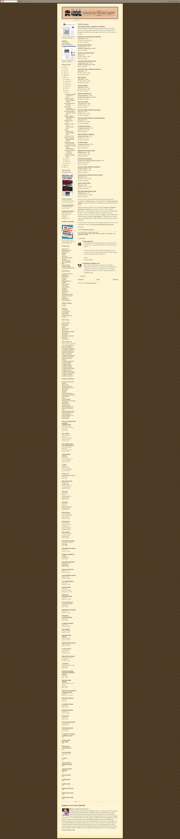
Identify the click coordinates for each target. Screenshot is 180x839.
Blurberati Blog (65, 389)
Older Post (115, 279)
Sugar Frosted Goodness (67, 257)
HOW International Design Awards (87, 191)
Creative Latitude (111, 201)
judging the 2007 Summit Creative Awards (103, 224)
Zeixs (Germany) (65, 418)
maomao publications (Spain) (68, 411)
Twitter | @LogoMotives (67, 44)
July (66, 88)
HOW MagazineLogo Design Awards (66, 747)
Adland (63, 327)
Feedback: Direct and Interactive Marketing (89, 36)
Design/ (63, 254)
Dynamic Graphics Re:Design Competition (89, 167)
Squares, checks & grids (84, 183)
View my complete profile (68, 830)
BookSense (64, 391)
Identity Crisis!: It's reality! (68, 121)
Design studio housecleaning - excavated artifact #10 (69, 108)
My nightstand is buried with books (69, 104)
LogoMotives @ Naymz (67, 367)
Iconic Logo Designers (67, 315)
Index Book (81, 38)
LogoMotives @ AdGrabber (68, 361)
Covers (63, 397)
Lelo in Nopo (65, 325)
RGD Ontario (65, 544)
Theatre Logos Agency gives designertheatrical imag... (69, 126)
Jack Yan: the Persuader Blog (68, 267)
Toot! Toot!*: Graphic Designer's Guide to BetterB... (69, 139)
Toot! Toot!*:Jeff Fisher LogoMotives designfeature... (69, 151)
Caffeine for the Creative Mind (68, 394)
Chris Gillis (87, 241)
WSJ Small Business (66, 300)
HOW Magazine (65, 276)
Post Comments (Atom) (90, 283)
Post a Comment (83, 276)
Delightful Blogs (65, 333)
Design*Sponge (65, 324)
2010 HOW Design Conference (68, 475)
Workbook (113, 207)
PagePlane (64, 278)
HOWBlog (64, 253)
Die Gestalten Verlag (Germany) (69, 400)
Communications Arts (83, 128)
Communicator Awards (67, 735)
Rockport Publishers (83, 95)
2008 (64, 75)
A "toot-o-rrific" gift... (69, 136)
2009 (64, 74)
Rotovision (81, 71)
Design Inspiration (66, 265)
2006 (64, 165)
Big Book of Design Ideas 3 (85, 45)
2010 (64, 72)
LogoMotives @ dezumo (67, 374)
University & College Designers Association (89, 160)
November (67, 81)
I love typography (66, 322)
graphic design (109, 233)
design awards (92, 233)
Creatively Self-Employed (67, 393)
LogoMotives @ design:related (68, 348)
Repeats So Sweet (65, 328)
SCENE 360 (64, 289)
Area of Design (65, 298)
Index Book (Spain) (66, 405)
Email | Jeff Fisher (66, 42)
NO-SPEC (86, 234)
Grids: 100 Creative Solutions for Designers (89, 69)
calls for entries (97, 216)
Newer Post (80, 279)
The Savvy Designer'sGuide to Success (66, 496)
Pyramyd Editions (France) (68, 412)
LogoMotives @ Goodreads (68, 371)
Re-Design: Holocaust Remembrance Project (69, 143)
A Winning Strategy (90, 201)
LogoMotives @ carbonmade (68, 372)
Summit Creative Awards (67, 294)
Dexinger (88, 209)
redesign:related (65, 312)
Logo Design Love (66, 311)
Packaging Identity (83, 85)
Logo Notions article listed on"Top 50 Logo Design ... (70, 95)
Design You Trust (65, 284)
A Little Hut (64, 337)
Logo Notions (65, 285)
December (67, 79)
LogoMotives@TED (66, 364)
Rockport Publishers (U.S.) (68, 415)
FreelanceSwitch (65, 291)
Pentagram (64, 259)
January (66, 163)
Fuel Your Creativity (66, 260)
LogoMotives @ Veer (66, 370)
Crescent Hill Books (66, 399)
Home (98, 279)
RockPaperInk (65, 275)
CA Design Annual (82, 142)
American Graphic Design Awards (87, 61)
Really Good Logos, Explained (86, 134)
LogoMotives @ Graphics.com (67, 354)
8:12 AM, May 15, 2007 (88, 259)
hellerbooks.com (65, 403)
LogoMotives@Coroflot (67, 365)
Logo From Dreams (66, 752)
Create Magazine (82, 103)
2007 (64, 77)
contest (103, 214)
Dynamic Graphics (83, 168)
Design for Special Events (84, 93)
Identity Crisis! (65, 248)
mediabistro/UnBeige (66, 266)
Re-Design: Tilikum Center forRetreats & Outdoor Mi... (69, 117)
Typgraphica (64, 334)
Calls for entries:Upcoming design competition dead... (69, 132)
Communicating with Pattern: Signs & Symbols (90, 175)
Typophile (64, 292)
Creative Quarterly (66, 286)
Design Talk (64, 256)
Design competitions (100, 233)
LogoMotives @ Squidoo (67, 375)
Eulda (79, 54)
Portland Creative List (66, 250)
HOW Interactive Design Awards (86, 150)
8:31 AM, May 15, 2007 (88, 272)
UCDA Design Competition (85, 158)
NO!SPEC (64, 282)
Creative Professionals (67, 617)
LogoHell (64, 316)
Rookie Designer (65, 251)
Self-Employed (65, 615)
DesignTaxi (81, 209)
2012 (64, 68)
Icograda (106, 207)
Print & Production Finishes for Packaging (89, 110)
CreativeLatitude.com (66, 281)
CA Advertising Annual (84, 126)
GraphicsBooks (65, 402)
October (66, 83)
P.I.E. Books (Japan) (66, 413)
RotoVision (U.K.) (66, 416)
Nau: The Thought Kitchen (68, 335)
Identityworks (65, 309)
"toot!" (97, 32)
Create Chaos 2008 (66, 587)
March (66, 160)
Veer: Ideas (64, 279)
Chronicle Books (65, 396)
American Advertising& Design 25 (67, 769)
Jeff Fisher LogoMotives (67, 273)
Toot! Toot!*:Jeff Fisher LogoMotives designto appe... (70, 112)
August (66, 86)
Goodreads (64, 390)
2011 (64, 70)
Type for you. (65, 330)
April (66, 158)
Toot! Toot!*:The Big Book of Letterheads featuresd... (69, 100)
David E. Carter (82, 46)
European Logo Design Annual (86, 53)
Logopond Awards (66, 779)
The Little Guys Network (67, 295)
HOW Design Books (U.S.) (68, 406)
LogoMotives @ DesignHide (68, 368)
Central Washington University (69, 575)
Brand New (64, 308)
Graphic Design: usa (83, 63)
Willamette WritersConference (66, 455)
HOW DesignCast (66, 512)
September (67, 84)
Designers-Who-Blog (66, 262)
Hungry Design (82, 77)
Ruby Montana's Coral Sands (68, 331)
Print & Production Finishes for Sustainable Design (91, 118)
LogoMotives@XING (66, 362)
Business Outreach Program (68, 656)
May (66, 92)
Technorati (64, 297)
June (66, 90)
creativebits (64, 288)
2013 (64, 66)
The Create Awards (66, 775)
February (67, 161)
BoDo (63, 263)
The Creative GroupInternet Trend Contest (67, 763)
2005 (64, 167)
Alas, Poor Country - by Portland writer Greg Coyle (68, 386)
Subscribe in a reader (66, 172)
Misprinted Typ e (65, 338)
